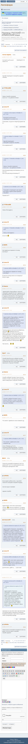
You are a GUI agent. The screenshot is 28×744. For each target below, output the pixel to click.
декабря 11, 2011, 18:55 (7, 207)
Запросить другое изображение (15, 704)
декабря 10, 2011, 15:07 (7, 57)
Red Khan (16, 27)
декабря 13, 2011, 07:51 (7, 288)
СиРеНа (6, 475)
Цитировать (22, 66)
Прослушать (4, 704)
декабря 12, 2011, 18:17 (7, 264)
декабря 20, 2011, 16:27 (7, 553)
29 (18, 46)
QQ (16, 66)
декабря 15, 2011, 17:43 (7, 417)
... (13, 44)
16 (23, 44)
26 (13, 46)
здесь (24, 13)
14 (19, 44)
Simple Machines (17, 740)
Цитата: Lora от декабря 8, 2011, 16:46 (14, 186)
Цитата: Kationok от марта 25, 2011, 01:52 (15, 525)
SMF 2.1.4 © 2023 (10, 740)
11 (14, 44)
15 (21, 44)
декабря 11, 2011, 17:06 (7, 90)
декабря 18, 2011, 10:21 (7, 478)
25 (12, 46)
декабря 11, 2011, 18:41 (7, 109)
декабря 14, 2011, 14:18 (7, 310)
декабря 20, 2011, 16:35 (7, 626)
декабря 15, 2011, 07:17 (7, 374)
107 (25, 46)
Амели (6, 286)
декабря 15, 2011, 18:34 (7, 435)
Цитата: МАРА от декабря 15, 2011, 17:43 (14, 438)
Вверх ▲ (16, 739)
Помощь (12, 739)
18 (26, 44)
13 (18, 44)
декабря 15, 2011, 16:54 (7, 391)
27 (15, 46)
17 (24, 44)
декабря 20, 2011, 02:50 (7, 502)
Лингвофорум (7, 5)
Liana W (6, 107)
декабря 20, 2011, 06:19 (7, 522)
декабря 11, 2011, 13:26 (7, 72)
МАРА (5, 245)
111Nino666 (7, 88)
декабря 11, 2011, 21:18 (7, 224)
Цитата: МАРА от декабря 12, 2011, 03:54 (14, 268)
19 (1, 46)
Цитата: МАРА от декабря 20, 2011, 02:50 (14, 557)
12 (16, 44)
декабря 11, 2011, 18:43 (7, 155)
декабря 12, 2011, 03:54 (7, 247)
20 (3, 46)
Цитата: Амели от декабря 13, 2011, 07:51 (14, 314)
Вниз (2, 44)
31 (22, 46)
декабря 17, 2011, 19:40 (7, 460)
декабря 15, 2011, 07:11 (7, 355)
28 (17, 46)
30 (20, 46)
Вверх (2, 640)
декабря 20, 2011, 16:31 (7, 577)
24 (10, 46)
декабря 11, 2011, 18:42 (7, 132)
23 (9, 46)
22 (7, 46)
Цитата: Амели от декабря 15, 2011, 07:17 (14, 395)
